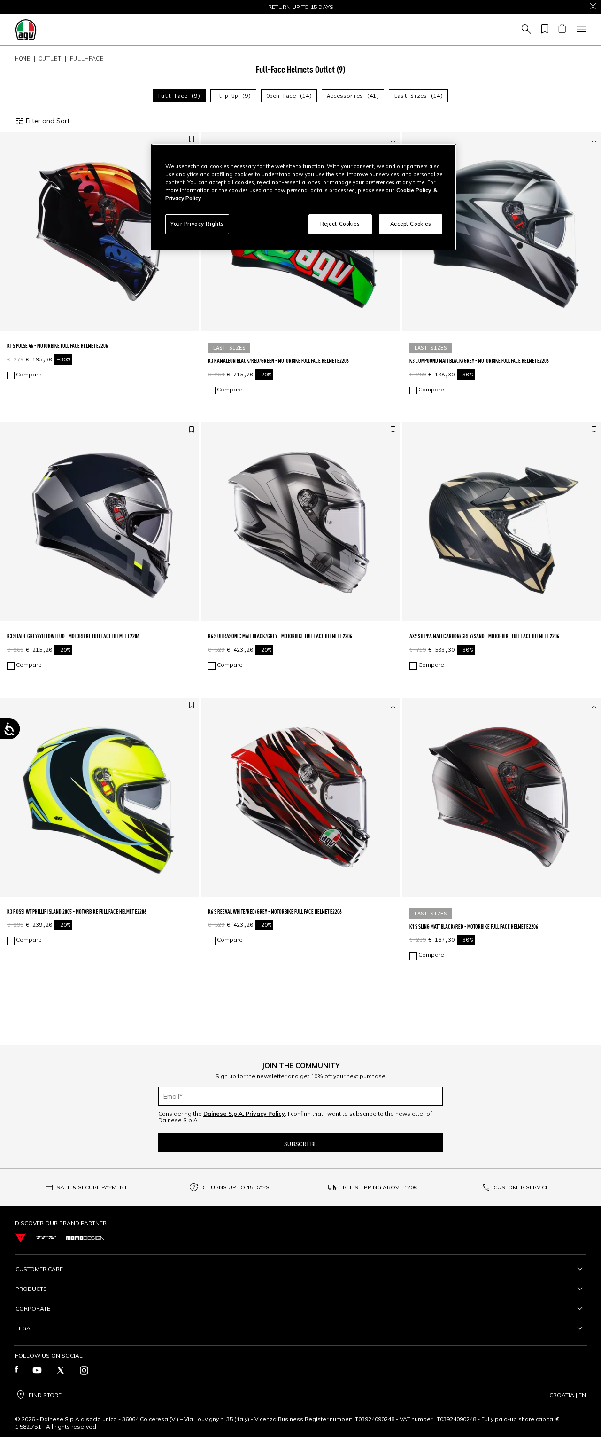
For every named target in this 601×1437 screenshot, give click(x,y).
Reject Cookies (340, 223)
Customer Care (39, 1269)
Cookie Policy (413, 190)
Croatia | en (567, 1395)
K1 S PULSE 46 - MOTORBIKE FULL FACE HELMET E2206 (57, 346)
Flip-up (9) (233, 95)
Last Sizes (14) (418, 95)
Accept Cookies (410, 223)
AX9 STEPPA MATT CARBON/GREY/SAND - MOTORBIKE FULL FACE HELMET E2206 (484, 636)
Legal (24, 1328)
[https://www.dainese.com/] (20, 1238)
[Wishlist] (543, 29)
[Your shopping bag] (562, 29)
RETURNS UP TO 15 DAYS (235, 1187)
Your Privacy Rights (197, 223)
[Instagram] (84, 1370)
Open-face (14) (289, 95)
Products (31, 1288)
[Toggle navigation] (580, 29)
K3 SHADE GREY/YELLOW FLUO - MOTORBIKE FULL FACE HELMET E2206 (73, 636)
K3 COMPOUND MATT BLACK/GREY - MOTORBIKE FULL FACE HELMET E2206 (479, 361)
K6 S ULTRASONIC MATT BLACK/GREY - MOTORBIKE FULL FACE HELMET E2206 (280, 636)
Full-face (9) (179, 95)
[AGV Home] (26, 29)
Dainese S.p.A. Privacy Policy (244, 1113)
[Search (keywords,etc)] (525, 29)
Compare (29, 374)
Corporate (32, 1308)
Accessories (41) (353, 95)
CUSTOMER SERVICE (521, 1187)
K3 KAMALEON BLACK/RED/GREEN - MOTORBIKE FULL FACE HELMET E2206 (278, 361)
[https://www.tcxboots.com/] (46, 1237)
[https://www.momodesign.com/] (85, 1238)
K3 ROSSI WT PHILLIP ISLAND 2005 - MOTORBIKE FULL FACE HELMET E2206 (76, 911)
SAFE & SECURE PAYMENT (91, 1187)
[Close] (593, 7)
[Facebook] (16, 1370)
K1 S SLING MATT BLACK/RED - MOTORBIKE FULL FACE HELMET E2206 (473, 926)
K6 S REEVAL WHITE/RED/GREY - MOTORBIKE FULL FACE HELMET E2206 (275, 911)
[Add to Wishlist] (191, 139)
